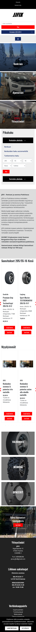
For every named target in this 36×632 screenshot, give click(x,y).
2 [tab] (19, 339)
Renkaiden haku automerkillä (16, 151)
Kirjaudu (18, 2)
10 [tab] (30, 425)
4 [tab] (14, 425)
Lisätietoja (12, 628)
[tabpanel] (9, 300)
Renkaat (7, 147)
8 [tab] (25, 425)
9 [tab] (28, 425)
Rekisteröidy (18, 5)
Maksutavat (18, 614)
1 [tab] (17, 339)
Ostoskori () (15, 32)
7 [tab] (22, 425)
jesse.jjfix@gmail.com (18, 559)
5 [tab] (17, 425)
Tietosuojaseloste (18, 616)
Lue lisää (9, 332)
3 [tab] (11, 425)
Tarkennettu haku (11, 156)
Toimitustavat (18, 612)
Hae (18, 27)
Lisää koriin (9, 328)
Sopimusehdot (18, 610)
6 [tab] (19, 425)
